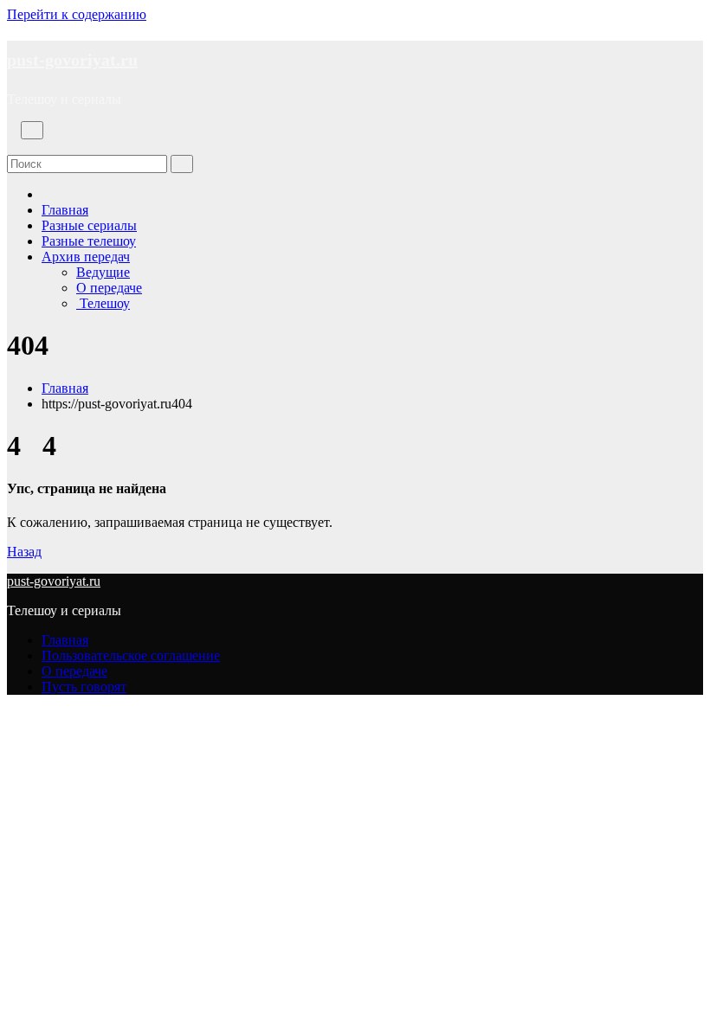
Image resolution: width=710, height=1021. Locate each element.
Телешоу (103, 303)
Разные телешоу (89, 241)
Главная (65, 209)
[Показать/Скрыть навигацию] (32, 130)
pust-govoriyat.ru (72, 59)
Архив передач (86, 256)
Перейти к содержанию (76, 14)
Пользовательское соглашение (131, 655)
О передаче (109, 287)
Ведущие (103, 272)
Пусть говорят (84, 686)
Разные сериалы (89, 225)
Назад (24, 551)
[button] (12, 146)
